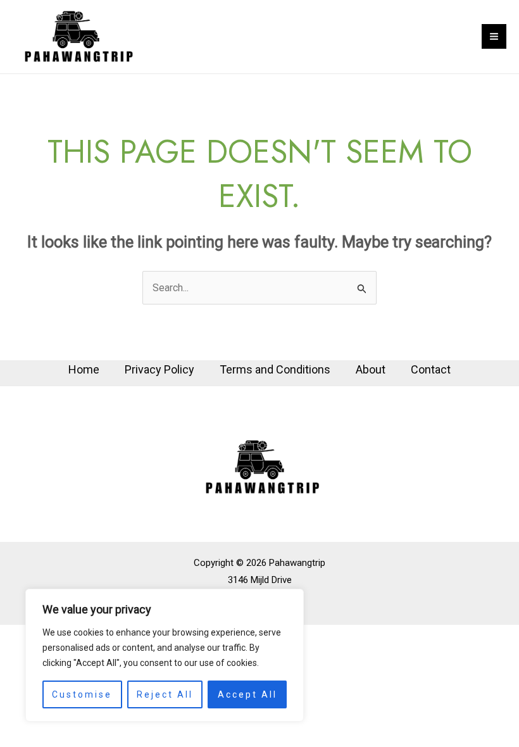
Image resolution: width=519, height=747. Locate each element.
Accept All (247, 694)
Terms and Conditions (275, 369)
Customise (82, 694)
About (370, 369)
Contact (431, 369)
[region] (164, 655)
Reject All (165, 694)
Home (83, 369)
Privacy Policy (159, 369)
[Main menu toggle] (494, 36)
